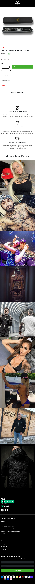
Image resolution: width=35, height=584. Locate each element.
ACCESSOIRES (5, 546)
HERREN (3, 544)
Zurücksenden (5, 524)
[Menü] (1, 3)
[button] (17, 71)
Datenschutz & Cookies (7, 526)
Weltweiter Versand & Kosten (9, 529)
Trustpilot (3, 47)
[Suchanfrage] (2, 3)
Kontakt (3, 534)
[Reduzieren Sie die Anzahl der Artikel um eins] (3, 67)
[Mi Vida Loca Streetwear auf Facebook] (6, 510)
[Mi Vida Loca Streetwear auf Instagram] (2, 511)
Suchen (3, 521)
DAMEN (3, 549)
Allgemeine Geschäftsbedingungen (10, 531)
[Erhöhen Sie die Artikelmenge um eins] (8, 67)
